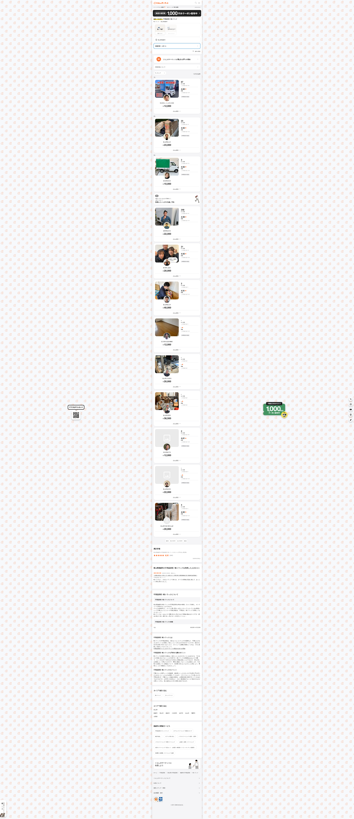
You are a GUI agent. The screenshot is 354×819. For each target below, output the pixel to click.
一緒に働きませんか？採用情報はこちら (3, 807)
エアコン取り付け (169, 736)
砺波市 (168, 713)
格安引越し (158, 736)
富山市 (162, 713)
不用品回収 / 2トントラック (162, 731)
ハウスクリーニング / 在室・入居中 (187, 736)
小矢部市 (174, 713)
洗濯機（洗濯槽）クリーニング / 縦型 (164, 753)
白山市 (187, 713)
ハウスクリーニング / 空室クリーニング (165, 742)
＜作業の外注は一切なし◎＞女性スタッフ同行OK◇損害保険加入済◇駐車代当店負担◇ (175, 575)
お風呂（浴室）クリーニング (186, 742)
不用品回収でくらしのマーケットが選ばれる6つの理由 (169, 648)
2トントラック (169, 695)
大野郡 (155, 716)
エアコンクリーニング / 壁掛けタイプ (182, 731)
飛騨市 (193, 713)
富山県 (155, 710)
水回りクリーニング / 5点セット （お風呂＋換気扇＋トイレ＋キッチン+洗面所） (175, 747)
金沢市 (181, 713)
